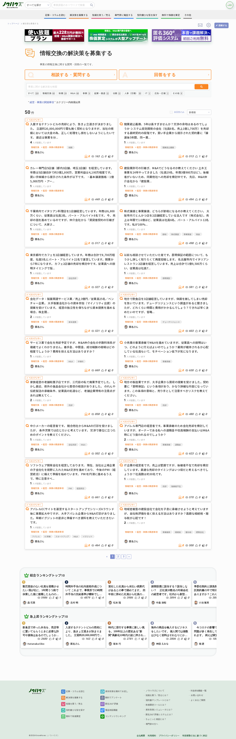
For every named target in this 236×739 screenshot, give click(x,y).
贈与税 (188, 532)
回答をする (165, 74)
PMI (70, 488)
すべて (33, 93)
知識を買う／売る (74, 704)
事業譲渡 (187, 234)
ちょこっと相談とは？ (156, 719)
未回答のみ (179, 112)
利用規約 (152, 736)
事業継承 (166, 532)
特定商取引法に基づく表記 (194, 736)
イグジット (87, 536)
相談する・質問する (71, 74)
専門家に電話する (124, 15)
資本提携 (72, 322)
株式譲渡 (175, 234)
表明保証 (166, 278)
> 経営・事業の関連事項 (52, 147)
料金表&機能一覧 (198, 691)
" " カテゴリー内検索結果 (54, 102)
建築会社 (200, 532)
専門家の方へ (152, 724)
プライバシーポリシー (169, 736)
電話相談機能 (111, 710)
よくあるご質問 (198, 700)
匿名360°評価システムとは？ (159, 714)
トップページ (13, 24)
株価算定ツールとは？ (156, 705)
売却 (70, 405)
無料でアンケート (113, 697)
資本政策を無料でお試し (116, 691)
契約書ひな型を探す (75, 710)
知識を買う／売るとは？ (157, 695)
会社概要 (141, 736)
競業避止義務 (168, 147)
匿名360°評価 (111, 704)
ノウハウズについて (155, 691)
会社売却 (72, 278)
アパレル (36, 536)
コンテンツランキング (115, 716)
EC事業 (48, 536)
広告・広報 (161, 93)
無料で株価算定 (73, 716)
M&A (74, 93)
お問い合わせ (197, 695)
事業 (86, 93)
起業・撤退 (101, 93)
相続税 (178, 532)
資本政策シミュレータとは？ (159, 710)
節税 (164, 234)
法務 (116, 93)
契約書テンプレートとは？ (158, 700)
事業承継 (166, 361)
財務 (62, 93)
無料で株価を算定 (171, 15)
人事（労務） (133, 93)
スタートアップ (62, 536)
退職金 (178, 444)
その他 (177, 93)
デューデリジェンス (171, 322)
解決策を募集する (74, 697)
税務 (70, 147)
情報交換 (48, 93)
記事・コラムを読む (75, 691)
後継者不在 (176, 486)
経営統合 (80, 488)
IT (147, 93)
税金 (198, 234)
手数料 (80, 361)
